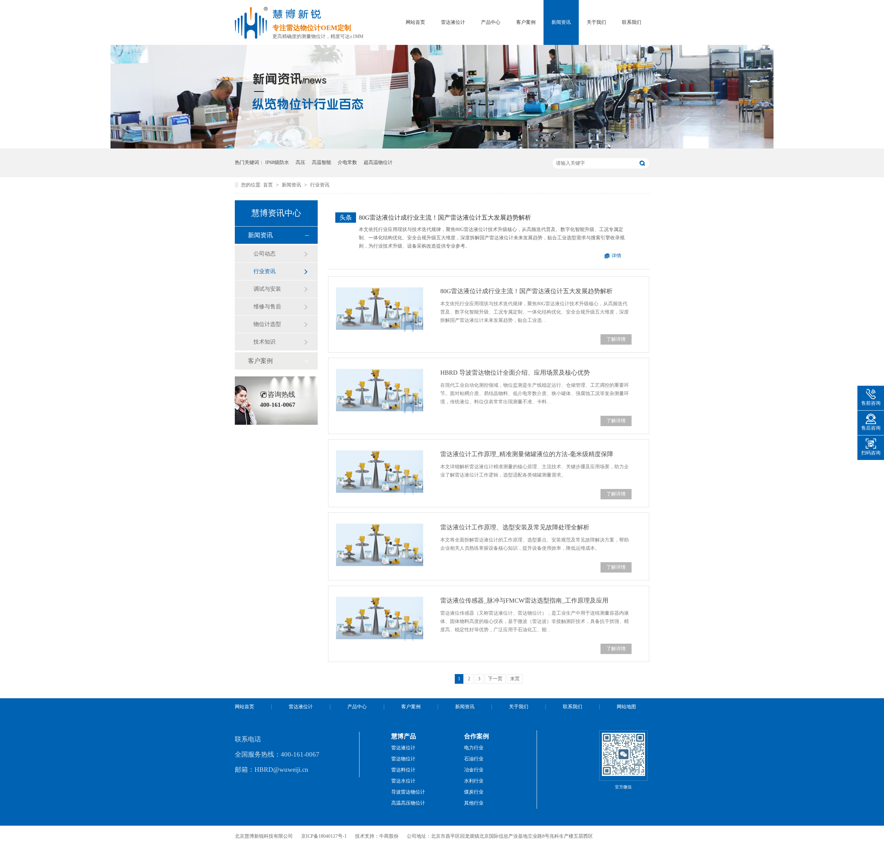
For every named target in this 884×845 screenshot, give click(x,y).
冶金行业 (473, 769)
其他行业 (473, 803)
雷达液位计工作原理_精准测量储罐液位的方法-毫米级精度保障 (526, 454)
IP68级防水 (277, 162)
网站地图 (626, 706)
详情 (616, 255)
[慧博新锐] (251, 36)
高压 (300, 162)
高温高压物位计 (408, 803)
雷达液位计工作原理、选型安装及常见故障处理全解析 (514, 527)
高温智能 (321, 162)
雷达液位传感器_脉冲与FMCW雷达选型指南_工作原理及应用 (524, 600)
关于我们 (596, 22)
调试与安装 (267, 289)
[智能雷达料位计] (442, 147)
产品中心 (490, 22)
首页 (268, 185)
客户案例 (526, 22)
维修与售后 (267, 306)
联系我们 (631, 22)
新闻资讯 (561, 22)
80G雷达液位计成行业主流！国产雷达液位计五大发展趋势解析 (445, 217)
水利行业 (473, 781)
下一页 (495, 678)
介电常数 (347, 162)
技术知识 (264, 342)
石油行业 (473, 758)
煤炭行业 (473, 792)
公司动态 (264, 254)
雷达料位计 (403, 769)
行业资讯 (319, 185)
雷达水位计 (403, 781)
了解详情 (616, 339)
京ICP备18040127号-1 (324, 836)
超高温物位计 (378, 162)
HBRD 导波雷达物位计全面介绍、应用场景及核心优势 (515, 372)
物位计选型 (267, 324)
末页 (515, 678)
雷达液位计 (453, 22)
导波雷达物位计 (408, 792)
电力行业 (473, 747)
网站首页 (415, 22)
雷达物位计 (403, 758)
